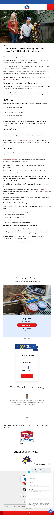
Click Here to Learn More (27, 443)
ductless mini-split (27, 170)
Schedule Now (27, 325)
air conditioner (26, 68)
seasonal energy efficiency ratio (25, 140)
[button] (23, 269)
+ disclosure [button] (27, 330)
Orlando (27, 1)
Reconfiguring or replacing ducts (11, 159)
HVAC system (6, 79)
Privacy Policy (25, 508)
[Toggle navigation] (4, 7)
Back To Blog (7, 45)
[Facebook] (24, 502)
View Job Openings (30, 3)
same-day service (43, 233)
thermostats (44, 189)
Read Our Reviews (27, 376)
